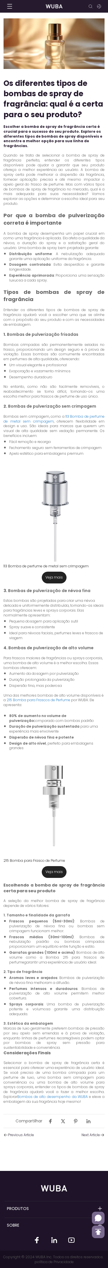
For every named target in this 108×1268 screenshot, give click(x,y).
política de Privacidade (54, 1261)
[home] (54, 6)
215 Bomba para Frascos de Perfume (38, 699)
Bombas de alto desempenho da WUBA (52, 1096)
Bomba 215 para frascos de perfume (57, 960)
